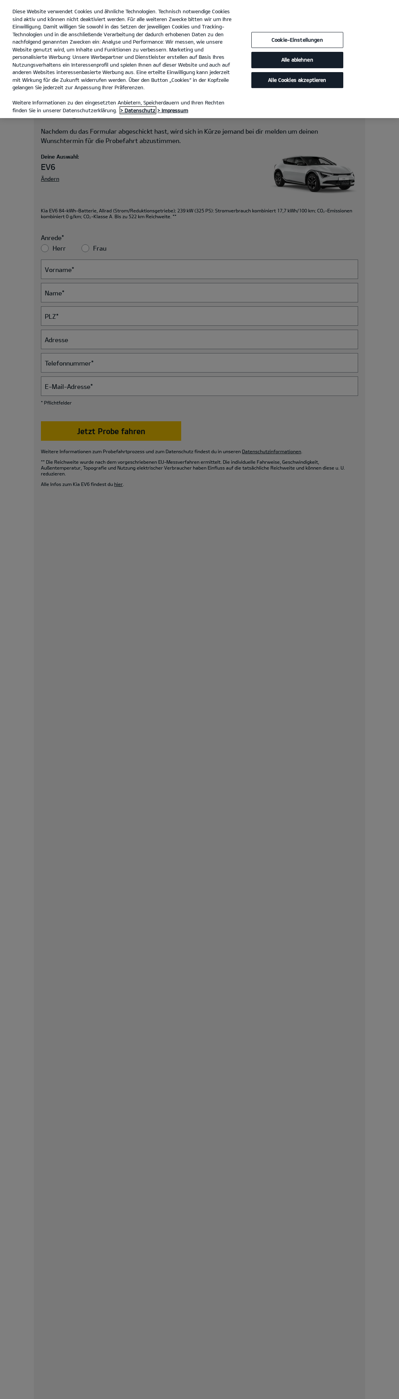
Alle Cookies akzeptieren (297, 80)
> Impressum (172, 110)
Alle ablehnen (297, 60)
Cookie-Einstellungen (297, 40)
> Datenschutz (137, 110)
